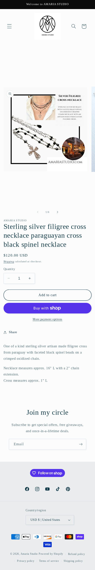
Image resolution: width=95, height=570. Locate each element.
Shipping (9, 261)
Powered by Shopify (51, 554)
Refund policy (76, 554)
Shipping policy (73, 561)
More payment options (47, 319)
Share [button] (13, 332)
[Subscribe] (81, 444)
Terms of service (49, 561)
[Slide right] (57, 212)
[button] (9, 26)
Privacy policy (25, 561)
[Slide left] (37, 212)
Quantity (9, 269)
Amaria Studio (29, 554)
